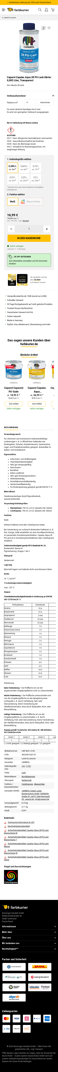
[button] (40, 9)
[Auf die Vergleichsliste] (43, 28)
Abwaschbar (39, 784)
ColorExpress (27, 784)
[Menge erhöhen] (46, 229)
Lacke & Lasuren (29, 758)
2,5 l (23, 766)
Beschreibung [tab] (11, 427)
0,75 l (28, 766)
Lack (24, 773)
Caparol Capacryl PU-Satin (13, 389)
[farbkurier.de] (19, 9)
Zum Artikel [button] (13, 404)
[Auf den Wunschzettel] (49, 28)
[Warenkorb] (53, 10)
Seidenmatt (27, 780)
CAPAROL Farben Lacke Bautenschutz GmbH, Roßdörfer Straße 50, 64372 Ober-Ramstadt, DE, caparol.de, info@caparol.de (36, 795)
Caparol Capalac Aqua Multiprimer (37, 390)
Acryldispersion (28, 776)
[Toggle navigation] (3, 9)
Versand (26, 221)
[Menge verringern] (11, 229)
